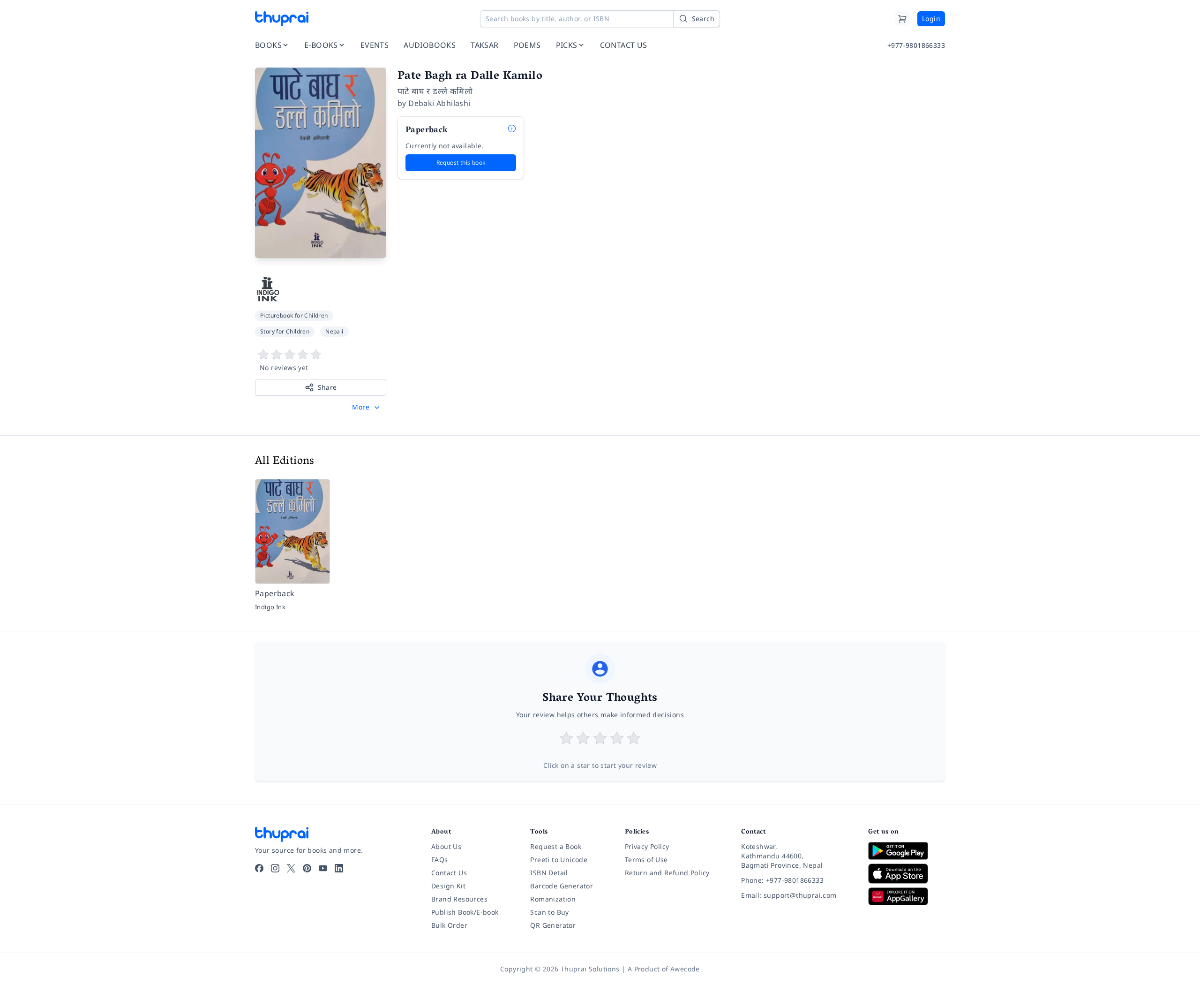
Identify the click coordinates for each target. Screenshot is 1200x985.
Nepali (334, 331)
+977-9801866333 (916, 45)
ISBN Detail (549, 872)
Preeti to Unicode (558, 859)
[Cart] (902, 18)
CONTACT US (623, 45)
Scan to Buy (549, 912)
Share (327, 387)
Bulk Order (449, 925)
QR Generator (553, 925)
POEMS (527, 45)
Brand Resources (459, 898)
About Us (446, 846)
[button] (366, 407)
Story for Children (284, 331)
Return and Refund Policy (667, 872)
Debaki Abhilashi (439, 103)
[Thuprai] (281, 18)
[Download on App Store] (906, 874)
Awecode (685, 968)
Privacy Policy (647, 846)
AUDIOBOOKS (430, 45)
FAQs (439, 859)
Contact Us (449, 872)
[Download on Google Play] (906, 851)
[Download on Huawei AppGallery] (906, 896)
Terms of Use (646, 859)
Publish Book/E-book (465, 912)
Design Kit (448, 885)
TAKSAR (484, 45)
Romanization (553, 898)
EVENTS (374, 45)
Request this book (461, 163)
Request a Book (555, 846)
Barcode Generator (561, 885)
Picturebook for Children (294, 315)
